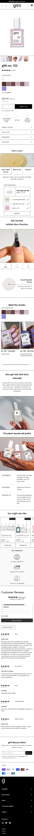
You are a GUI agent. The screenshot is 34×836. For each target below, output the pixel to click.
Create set (7, 545)
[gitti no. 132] (27, 84)
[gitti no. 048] (8, 84)
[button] (6, 70)
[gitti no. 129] (22, 84)
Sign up (28, 753)
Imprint (4, 833)
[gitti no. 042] (4, 84)
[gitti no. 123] (17, 84)
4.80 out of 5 (22, 597)
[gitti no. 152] (4, 88)
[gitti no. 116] (13, 84)
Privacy (4, 829)
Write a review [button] (16, 620)
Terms (3, 831)
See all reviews (4, 616)
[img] (5, 634)
